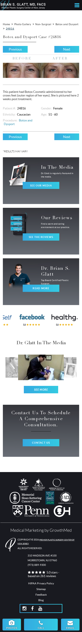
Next (66, 49)
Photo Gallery (22, 24)
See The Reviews (41, 237)
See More (41, 389)
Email (70, 628)
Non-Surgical (43, 24)
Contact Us (41, 442)
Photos (11, 628)
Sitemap (41, 589)
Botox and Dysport (67, 24)
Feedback (41, 594)
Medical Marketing (27, 530)
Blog (41, 600)
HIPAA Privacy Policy (41, 583)
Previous (15, 49)
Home (6, 24)
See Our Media (41, 185)
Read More (41, 288)
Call (41, 628)
